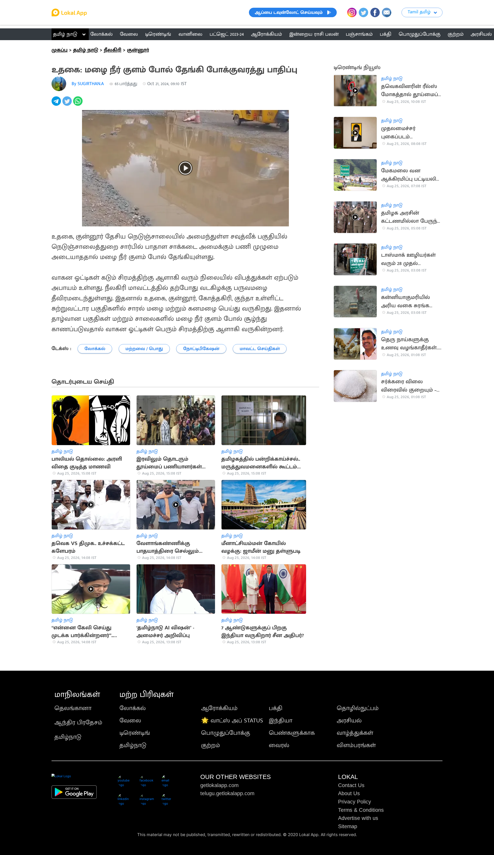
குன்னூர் (138, 50)
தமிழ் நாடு (65, 34)
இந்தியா (280, 720)
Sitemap (347, 826)
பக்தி (276, 708)
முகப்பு (60, 50)
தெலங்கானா (72, 708)
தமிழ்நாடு (67, 737)
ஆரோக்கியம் (219, 708)
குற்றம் (210, 745)
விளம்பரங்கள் (356, 745)
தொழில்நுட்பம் (358, 708)
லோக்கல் (132, 708)
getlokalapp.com (219, 785)
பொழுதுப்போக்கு (225, 733)
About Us (349, 793)
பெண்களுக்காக (292, 733)
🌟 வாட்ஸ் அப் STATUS (232, 720)
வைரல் (279, 745)
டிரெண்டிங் (134, 733)
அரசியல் (349, 720)
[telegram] (57, 103)
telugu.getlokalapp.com (227, 793)
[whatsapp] (78, 103)
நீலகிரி (112, 50)
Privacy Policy (354, 802)
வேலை (130, 720)
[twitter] (67, 103)
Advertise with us (358, 818)
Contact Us (351, 785)
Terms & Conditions (361, 810)
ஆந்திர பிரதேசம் (78, 722)
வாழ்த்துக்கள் (355, 733)
